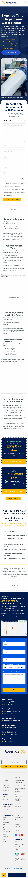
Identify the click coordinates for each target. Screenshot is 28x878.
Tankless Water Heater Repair (20, 789)
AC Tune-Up (5, 783)
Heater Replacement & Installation (20, 786)
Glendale (5, 826)
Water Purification (19, 793)
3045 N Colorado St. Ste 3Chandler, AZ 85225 (19, 843)
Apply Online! (8, 741)
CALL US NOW (15, 585)
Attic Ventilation (6, 809)
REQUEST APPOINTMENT (12, 199)
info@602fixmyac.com (9, 193)
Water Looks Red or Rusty (11, 46)
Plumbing (18, 777)
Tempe (4, 841)
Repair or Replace (8, 48)
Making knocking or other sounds (13, 44)
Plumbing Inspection (19, 780)
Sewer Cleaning (18, 796)
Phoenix (4, 834)
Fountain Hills (6, 822)
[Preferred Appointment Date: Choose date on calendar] (23, 179)
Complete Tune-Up (19, 778)
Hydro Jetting (18, 806)
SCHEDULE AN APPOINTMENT (14, 461)
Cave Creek (5, 819)
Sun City (5, 837)
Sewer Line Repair (19, 802)
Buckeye (5, 817)
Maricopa (5, 827)
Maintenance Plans (7, 789)
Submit (14, 689)
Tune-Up (5, 796)
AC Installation (6, 780)
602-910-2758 (12, 868)
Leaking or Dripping (9, 40)
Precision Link (6, 790)
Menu (25, 2)
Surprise (5, 839)
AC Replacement (6, 787)
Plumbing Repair (18, 782)
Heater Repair (18, 784)
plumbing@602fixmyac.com (12, 711)
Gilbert (4, 824)
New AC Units (6, 785)
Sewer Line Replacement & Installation (18, 799)
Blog (16, 822)
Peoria (4, 832)
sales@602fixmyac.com (11, 727)
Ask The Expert (18, 821)
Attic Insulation (6, 808)
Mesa (4, 829)
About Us (18, 816)
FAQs (16, 819)
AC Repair (5, 778)
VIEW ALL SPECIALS (13, 498)
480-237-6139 (19, 114)
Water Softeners (18, 794)
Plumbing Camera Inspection (19, 804)
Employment (17, 824)
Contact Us (17, 826)
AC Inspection (6, 782)
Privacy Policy (21, 193)
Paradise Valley (6, 831)
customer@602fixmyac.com (12, 702)
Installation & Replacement (6, 800)
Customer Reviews (19, 817)
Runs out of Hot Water (9, 42)
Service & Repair (6, 798)
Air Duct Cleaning (7, 806)
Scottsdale (5, 836)
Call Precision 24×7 (11, 52)
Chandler (5, 820)
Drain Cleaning (18, 791)
